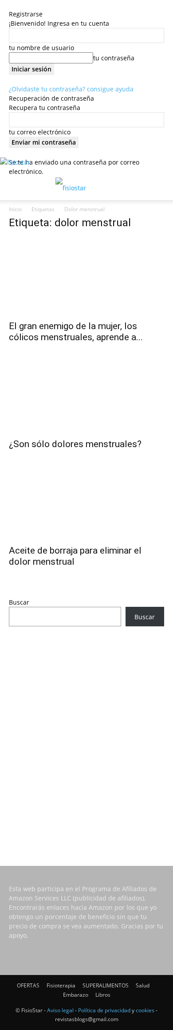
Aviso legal (60, 1010)
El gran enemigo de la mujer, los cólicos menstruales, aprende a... (76, 331)
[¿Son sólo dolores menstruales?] (86, 394)
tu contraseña (113, 58)
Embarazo (75, 995)
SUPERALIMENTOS (106, 985)
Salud (142, 985)
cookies (145, 1010)
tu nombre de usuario (41, 47)
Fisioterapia (61, 985)
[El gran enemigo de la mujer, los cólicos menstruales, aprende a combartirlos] (86, 276)
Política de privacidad (104, 1010)
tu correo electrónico (40, 132)
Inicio (15, 209)
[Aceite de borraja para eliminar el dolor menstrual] (86, 501)
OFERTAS (28, 985)
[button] (15, 188)
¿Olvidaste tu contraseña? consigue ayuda (71, 89)
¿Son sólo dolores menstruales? (75, 444)
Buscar (19, 602)
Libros (102, 995)
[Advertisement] (86, 734)
